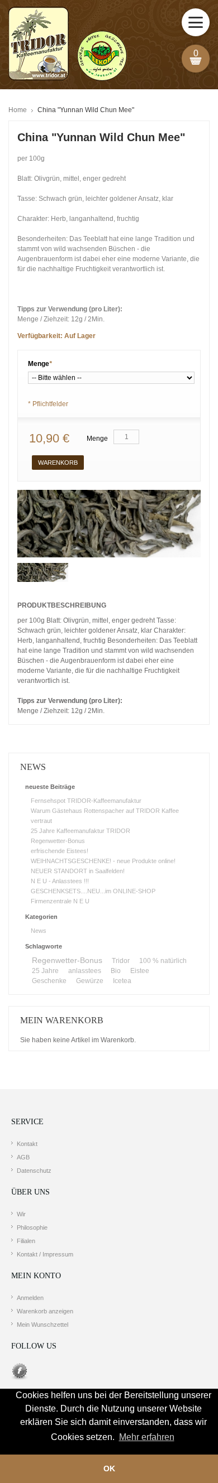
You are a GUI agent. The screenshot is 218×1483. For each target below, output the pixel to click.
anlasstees (84, 971)
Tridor (121, 961)
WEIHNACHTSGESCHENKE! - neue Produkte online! (103, 861)
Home (17, 110)
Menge (40, 364)
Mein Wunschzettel (42, 1324)
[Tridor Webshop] (67, 44)
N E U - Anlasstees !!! (60, 881)
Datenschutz (34, 1170)
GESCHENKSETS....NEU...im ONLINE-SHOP (93, 891)
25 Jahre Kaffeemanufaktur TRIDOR (80, 830)
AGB (23, 1157)
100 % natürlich (163, 961)
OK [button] (109, 1468)
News (38, 930)
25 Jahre (45, 971)
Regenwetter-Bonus (58, 840)
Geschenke (49, 981)
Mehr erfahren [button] (146, 1437)
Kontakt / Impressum (45, 1254)
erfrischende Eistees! (59, 851)
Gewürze (89, 981)
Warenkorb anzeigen (45, 1311)
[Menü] (196, 22)
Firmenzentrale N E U (60, 901)
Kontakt (27, 1143)
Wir (21, 1214)
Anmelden (30, 1297)
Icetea (122, 981)
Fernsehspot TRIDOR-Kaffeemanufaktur (86, 800)
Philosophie (32, 1227)
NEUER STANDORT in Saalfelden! (78, 871)
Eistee (139, 971)
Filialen (26, 1241)
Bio (116, 971)
